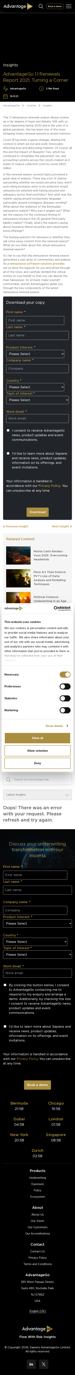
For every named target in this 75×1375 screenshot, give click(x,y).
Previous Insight (17, 526)
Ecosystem (37, 1196)
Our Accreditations (37, 1233)
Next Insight (60, 526)
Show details (54, 726)
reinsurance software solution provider (37, 263)
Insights (47, 105)
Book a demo (55, 6)
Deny (37, 763)
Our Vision (37, 1220)
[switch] (65, 686)
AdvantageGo (11, 105)
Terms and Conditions (37, 1264)
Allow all (37, 738)
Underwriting (37, 1177)
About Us (37, 1214)
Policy (38, 1190)
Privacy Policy (37, 1257)
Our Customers (38, 1227)
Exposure (37, 1184)
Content (31, 105)
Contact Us (37, 1251)
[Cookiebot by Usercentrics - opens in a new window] (54, 608)
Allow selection (37, 750)
